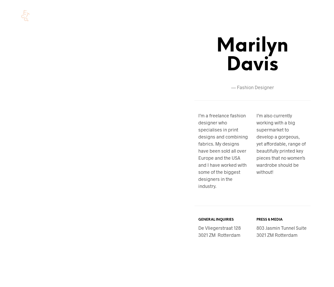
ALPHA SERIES (80, 16)
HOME (54, 16)
